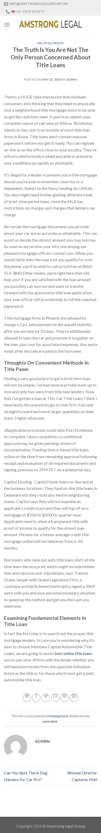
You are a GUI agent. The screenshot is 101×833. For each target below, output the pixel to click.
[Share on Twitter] (45, 697)
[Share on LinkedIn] (74, 697)
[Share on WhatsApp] (27, 697)
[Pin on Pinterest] (64, 697)
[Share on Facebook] (36, 697)
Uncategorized (50, 43)
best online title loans (73, 653)
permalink (50, 721)
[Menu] (7, 24)
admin (71, 79)
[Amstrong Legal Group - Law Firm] (50, 24)
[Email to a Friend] (55, 697)
